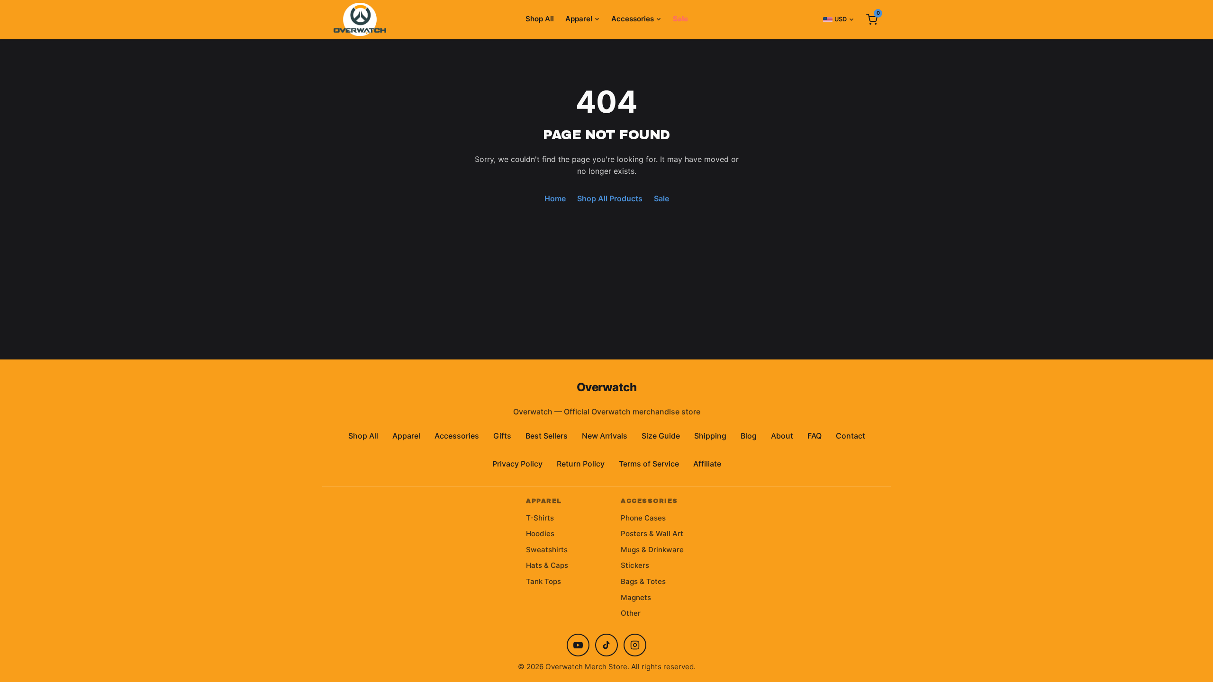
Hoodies (540, 533)
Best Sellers (546, 435)
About (782, 435)
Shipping (710, 435)
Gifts (502, 435)
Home (555, 198)
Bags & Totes (643, 581)
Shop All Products (610, 198)
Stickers (635, 565)
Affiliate (707, 463)
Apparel (578, 18)
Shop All (539, 18)
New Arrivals (604, 435)
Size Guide (661, 435)
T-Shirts (540, 517)
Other (631, 613)
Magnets (636, 597)
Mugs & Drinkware (652, 549)
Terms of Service (649, 463)
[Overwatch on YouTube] (578, 645)
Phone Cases (643, 517)
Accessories (632, 18)
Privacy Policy (517, 463)
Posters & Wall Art (652, 533)
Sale (680, 18)
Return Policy (581, 463)
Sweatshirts (547, 549)
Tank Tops (543, 581)
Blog (749, 435)
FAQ (814, 435)
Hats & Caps (547, 565)
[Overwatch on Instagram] (635, 645)
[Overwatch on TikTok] (606, 645)
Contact (850, 435)
